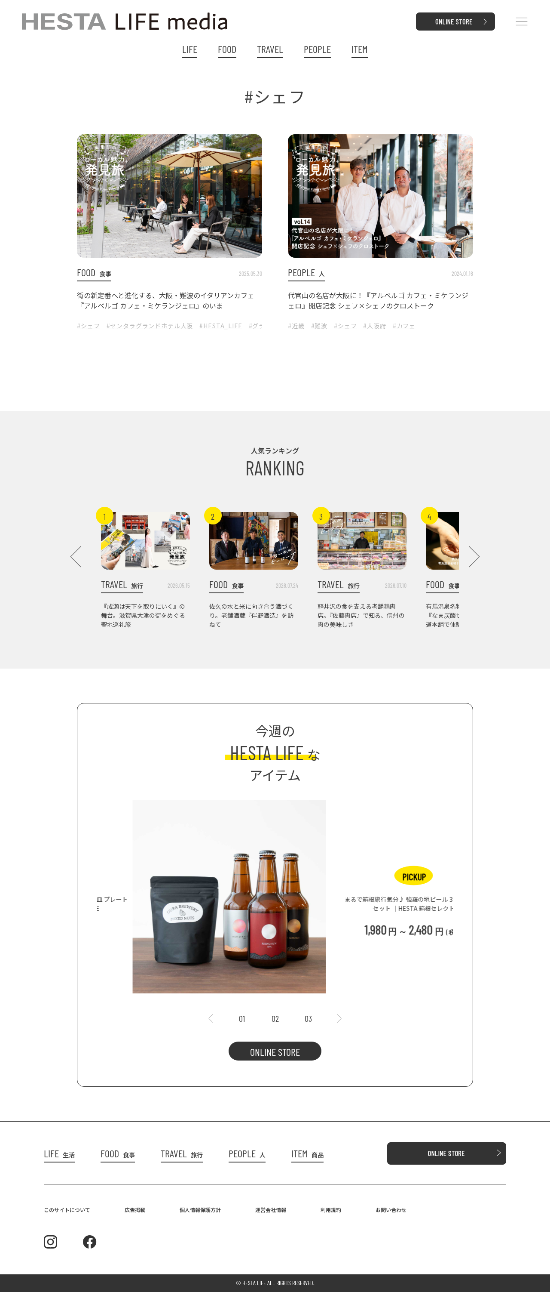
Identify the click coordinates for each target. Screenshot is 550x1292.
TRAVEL (270, 49)
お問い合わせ (391, 1209)
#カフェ (404, 325)
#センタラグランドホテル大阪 (150, 325)
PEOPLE (317, 49)
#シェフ (88, 325)
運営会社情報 (270, 1209)
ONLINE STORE (275, 1051)
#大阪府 (374, 325)
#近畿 (296, 325)
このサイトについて (67, 1209)
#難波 (319, 325)
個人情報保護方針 (200, 1209)
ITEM (359, 49)
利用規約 (331, 1209)
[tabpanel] (275, 892)
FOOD (227, 49)
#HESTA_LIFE (220, 325)
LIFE (189, 49)
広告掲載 (135, 1209)
